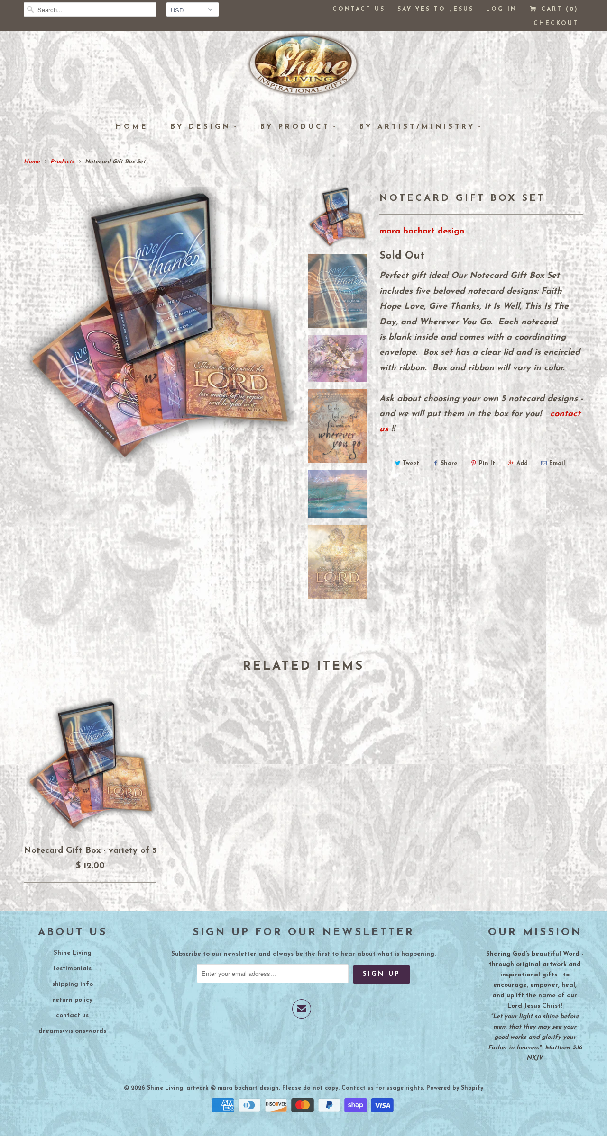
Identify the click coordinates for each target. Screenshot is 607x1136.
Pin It (487, 463)
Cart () (558, 9)
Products (62, 162)
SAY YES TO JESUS (435, 9)
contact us (72, 1015)
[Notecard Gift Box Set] (159, 325)
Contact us (358, 9)
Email (557, 463)
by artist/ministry (417, 127)
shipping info (72, 984)
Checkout (556, 24)
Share (449, 463)
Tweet (411, 463)
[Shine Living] (303, 68)
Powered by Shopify (454, 1088)
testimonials (72, 969)
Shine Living (73, 953)
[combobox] (90, 9)
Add (522, 463)
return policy (72, 1000)
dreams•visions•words (72, 1031)
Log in (501, 9)
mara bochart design (421, 231)
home (132, 127)
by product (295, 127)
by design (201, 127)
